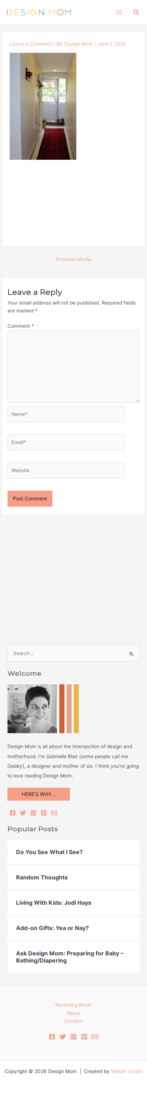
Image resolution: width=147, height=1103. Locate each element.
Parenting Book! (73, 1005)
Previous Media (73, 259)
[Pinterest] (44, 813)
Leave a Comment (31, 44)
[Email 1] (95, 1036)
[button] (136, 12)
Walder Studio (127, 1071)
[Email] (54, 813)
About (73, 1013)
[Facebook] (13, 813)
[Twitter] (23, 813)
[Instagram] (33, 813)
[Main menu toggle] (119, 12)
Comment (20, 326)
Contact (73, 1021)
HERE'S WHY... (39, 794)
